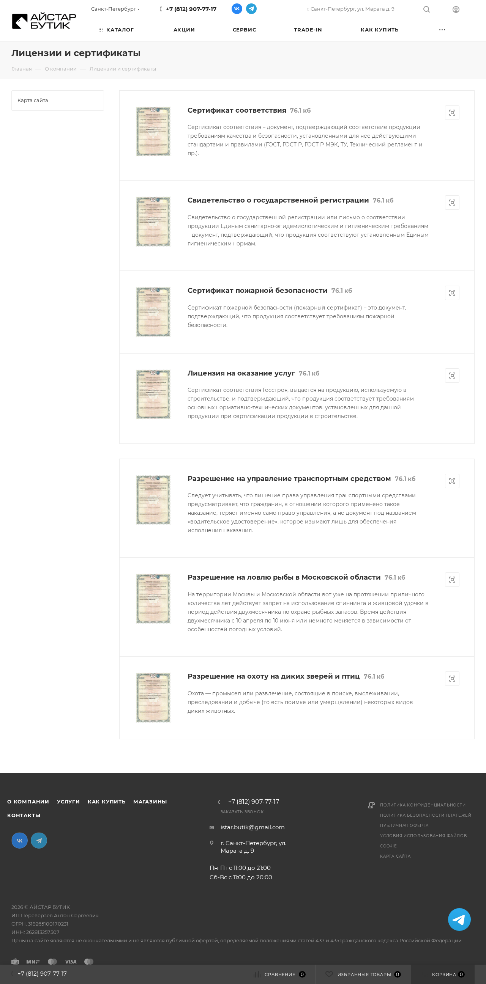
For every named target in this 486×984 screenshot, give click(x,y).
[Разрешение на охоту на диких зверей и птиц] (153, 697)
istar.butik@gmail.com (253, 827)
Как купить (107, 802)
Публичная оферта (404, 825)
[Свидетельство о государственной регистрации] (153, 221)
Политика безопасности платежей (426, 815)
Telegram (251, 8)
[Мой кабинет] (464, 10)
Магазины (150, 802)
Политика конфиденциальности (423, 805)
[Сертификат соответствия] (153, 131)
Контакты (23, 815)
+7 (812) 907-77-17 (191, 9)
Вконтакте (237, 8)
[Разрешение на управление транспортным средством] (153, 500)
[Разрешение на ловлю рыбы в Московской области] (153, 598)
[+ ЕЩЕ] (453, 29)
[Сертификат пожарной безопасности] (153, 312)
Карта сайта (395, 856)
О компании (28, 802)
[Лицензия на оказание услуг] (153, 394)
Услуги (68, 802)
